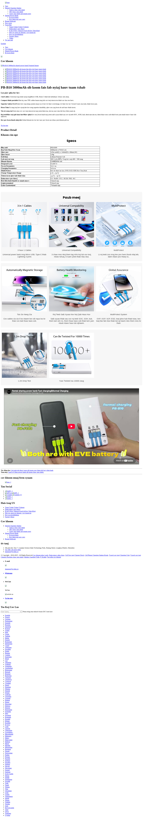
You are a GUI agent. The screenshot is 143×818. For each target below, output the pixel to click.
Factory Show (14, 36)
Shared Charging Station (13, 8)
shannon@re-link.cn (11, 552)
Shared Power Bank (11, 15)
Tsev (6, 6)
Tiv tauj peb (9, 40)
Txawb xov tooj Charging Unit (119, 555)
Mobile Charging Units (31, 557)
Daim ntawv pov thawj (16, 29)
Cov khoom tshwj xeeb (40, 555)
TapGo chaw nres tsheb (17, 10)
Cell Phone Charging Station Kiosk (96, 555)
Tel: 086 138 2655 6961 (13, 550)
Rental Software (10, 21)
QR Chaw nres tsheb (16, 12)
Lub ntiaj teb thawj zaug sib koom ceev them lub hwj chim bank (32, 470)
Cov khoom (9, 49)
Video (11, 38)
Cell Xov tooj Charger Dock (74, 555)
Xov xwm (8, 23)
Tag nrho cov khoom (54, 557)
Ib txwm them (13, 17)
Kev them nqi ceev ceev (17, 19)
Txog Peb (8, 25)
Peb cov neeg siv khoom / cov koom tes (22, 32)
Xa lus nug (4, 125)
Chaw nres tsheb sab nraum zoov (20, 14)
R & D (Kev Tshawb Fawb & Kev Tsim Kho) (24, 31)
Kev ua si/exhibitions (16, 34)
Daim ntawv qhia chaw (56, 555)
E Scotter (43, 557)
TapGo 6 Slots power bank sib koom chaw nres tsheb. (26, 472)
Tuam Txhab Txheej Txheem (19, 27)
